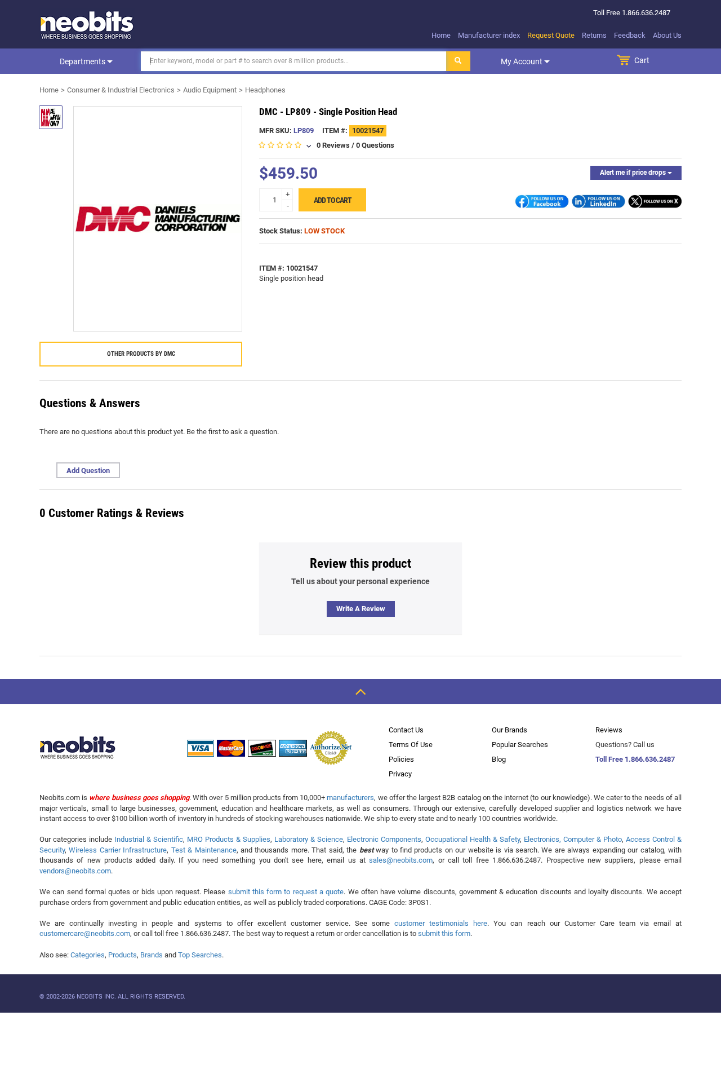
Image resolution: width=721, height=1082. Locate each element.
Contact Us (406, 730)
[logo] (87, 25)
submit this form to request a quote (286, 891)
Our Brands (509, 730)
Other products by (141, 353)
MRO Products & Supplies (228, 839)
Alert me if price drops (633, 172)
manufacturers (350, 797)
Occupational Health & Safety (472, 839)
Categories (87, 955)
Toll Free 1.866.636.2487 (635, 759)
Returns (594, 35)
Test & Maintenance (204, 850)
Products (122, 955)
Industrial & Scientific (148, 839)
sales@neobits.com (401, 860)
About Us (667, 35)
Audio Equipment (210, 90)
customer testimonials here (440, 923)
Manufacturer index (489, 35)
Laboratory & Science (308, 839)
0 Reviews (333, 145)
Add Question (88, 470)
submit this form (444, 933)
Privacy (400, 774)
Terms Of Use (411, 744)
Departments (83, 61)
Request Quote (551, 35)
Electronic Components (384, 839)
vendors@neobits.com (75, 871)
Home (441, 35)
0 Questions (375, 145)
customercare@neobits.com (84, 933)
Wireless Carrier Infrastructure (118, 850)
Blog (499, 759)
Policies (401, 759)
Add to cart (332, 200)
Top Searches (200, 955)
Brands (151, 955)
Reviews (608, 730)
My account (522, 61)
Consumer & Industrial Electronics (121, 90)
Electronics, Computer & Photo (573, 839)
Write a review (360, 608)
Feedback (630, 35)
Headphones (265, 90)
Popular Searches (520, 744)
